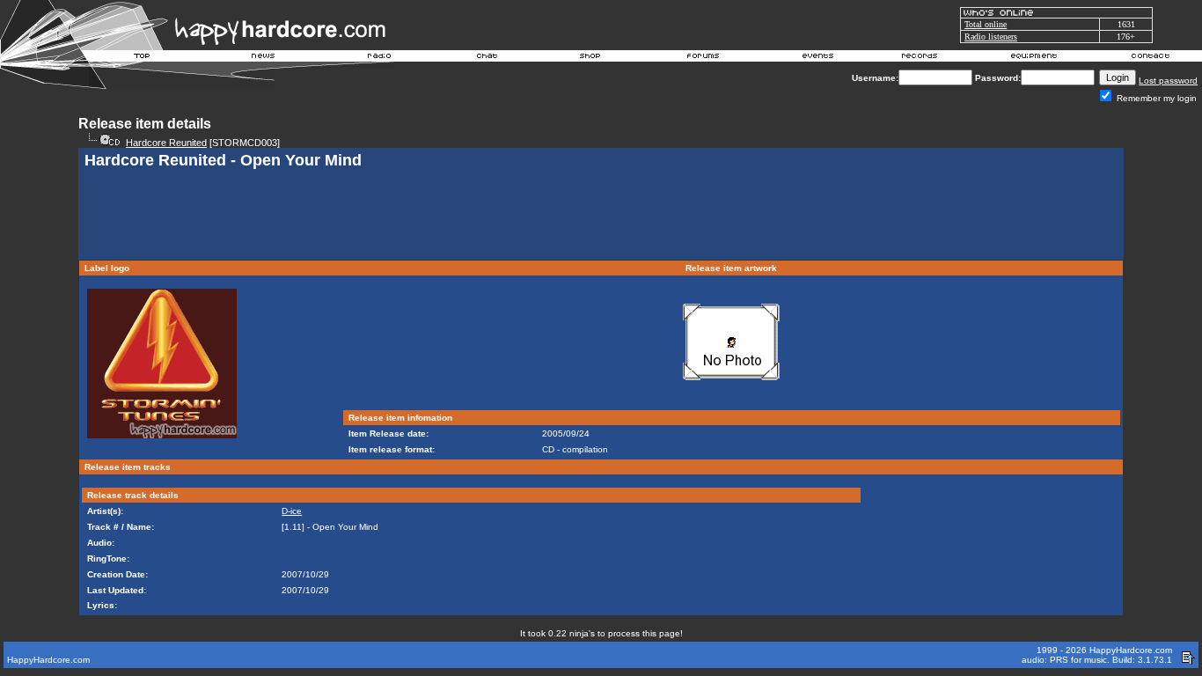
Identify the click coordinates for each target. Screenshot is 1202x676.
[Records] (919, 58)
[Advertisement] (601, 216)
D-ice (292, 511)
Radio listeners (990, 36)
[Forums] (703, 58)
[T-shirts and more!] (590, 58)
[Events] (817, 58)
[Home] (142, 58)
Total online (985, 24)
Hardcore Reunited (166, 142)
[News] (261, 58)
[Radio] (380, 58)
